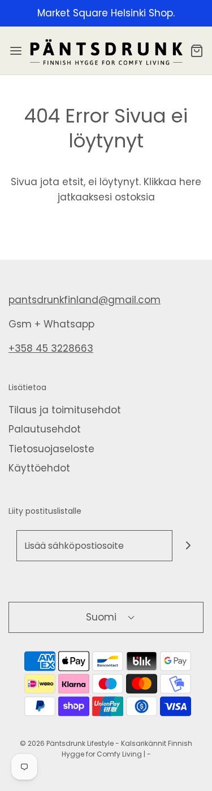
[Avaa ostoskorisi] (196, 50)
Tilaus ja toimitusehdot (64, 410)
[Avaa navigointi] (15, 50)
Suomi (102, 617)
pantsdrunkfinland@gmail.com (84, 300)
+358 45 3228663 (50, 348)
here (190, 182)
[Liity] (188, 545)
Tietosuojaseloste (51, 449)
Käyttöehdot (39, 468)
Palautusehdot (44, 429)
